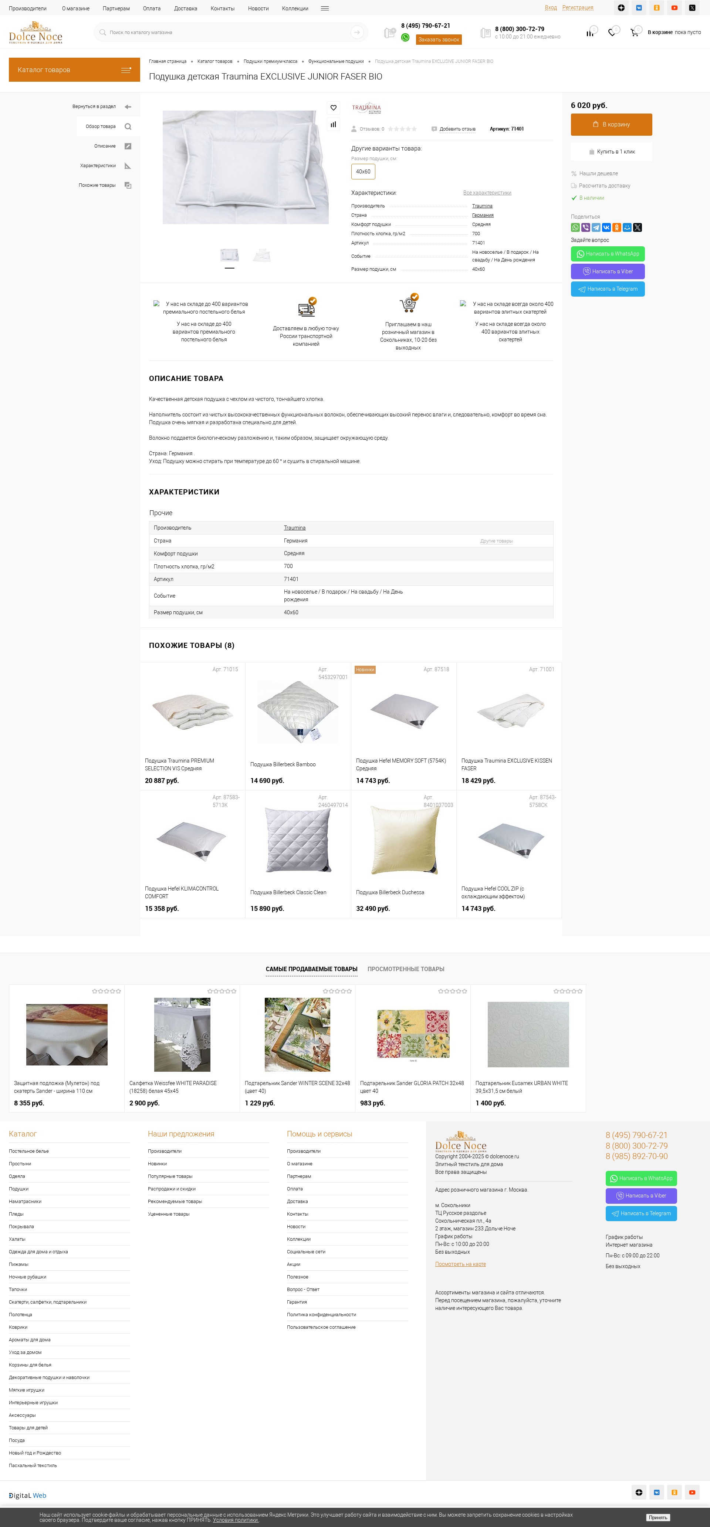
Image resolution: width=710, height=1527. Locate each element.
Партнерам (116, 8)
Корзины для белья (30, 1365)
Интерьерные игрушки (33, 1402)
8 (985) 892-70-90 (637, 1156)
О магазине (75, 8)
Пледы (16, 1214)
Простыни (20, 1163)
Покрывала (21, 1226)
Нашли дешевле (598, 173)
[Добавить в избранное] (333, 108)
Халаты (17, 1239)
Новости (258, 8)
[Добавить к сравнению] (333, 124)
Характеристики (98, 165)
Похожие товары (97, 185)
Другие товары (496, 541)
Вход (551, 7)
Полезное (297, 1277)
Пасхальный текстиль (33, 1465)
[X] (637, 227)
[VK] (639, 7)
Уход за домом (25, 1352)
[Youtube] (674, 7)
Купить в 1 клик (616, 152)
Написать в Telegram (613, 289)
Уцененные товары (169, 1214)
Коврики (18, 1327)
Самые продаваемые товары (312, 969)
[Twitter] (692, 7)
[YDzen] (621, 7)
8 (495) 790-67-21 (425, 25)
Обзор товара (101, 126)
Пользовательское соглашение (321, 1327)
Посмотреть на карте (460, 1264)
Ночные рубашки (27, 1277)
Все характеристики (487, 193)
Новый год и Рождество (35, 1453)
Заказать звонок (439, 40)
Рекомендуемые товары (175, 1201)
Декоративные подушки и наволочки (49, 1377)
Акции (293, 1264)
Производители (28, 8)
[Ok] (656, 7)
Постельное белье (29, 1151)
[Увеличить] (245, 167)
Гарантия (297, 1302)
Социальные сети (306, 1251)
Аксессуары (22, 1415)
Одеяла (17, 1176)
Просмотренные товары (406, 969)
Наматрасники (25, 1201)
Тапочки (18, 1289)
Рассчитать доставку (604, 186)
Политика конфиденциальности (321, 1314)
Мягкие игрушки (26, 1390)
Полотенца (20, 1314)
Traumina (482, 206)
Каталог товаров (44, 70)
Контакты (223, 8)
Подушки (18, 1189)
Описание (105, 146)
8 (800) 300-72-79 (519, 29)
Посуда (17, 1440)
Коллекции (295, 8)
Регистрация (578, 7)
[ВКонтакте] (606, 227)
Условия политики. (236, 1520)
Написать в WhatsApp (612, 254)
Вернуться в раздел (94, 106)
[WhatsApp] (575, 227)
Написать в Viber (612, 271)
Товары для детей (28, 1427)
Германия (483, 215)
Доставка (185, 8)
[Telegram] (596, 227)
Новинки (157, 1163)
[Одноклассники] (616, 227)
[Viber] (585, 227)
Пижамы (18, 1264)
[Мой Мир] (627, 227)
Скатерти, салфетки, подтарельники (48, 1302)
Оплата (152, 8)
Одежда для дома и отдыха (38, 1251)
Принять (658, 1517)
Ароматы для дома (30, 1339)
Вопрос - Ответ (303, 1289)
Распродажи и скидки (172, 1189)
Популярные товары (170, 1176)
